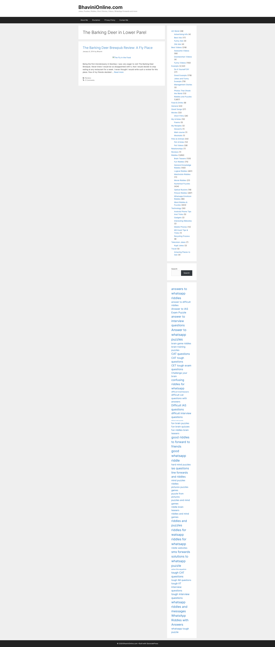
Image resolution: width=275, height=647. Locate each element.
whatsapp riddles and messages (179, 606)
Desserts (178, 129)
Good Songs (176, 109)
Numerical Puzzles (182, 184)
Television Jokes (178, 242)
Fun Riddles (179, 162)
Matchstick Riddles (182, 174)
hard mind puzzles (181, 464)
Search (174, 269)
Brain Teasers (180, 158)
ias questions (180, 468)
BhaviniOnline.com (100, 7)
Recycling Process (182, 236)
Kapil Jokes (179, 245)
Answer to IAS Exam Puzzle (179, 310)
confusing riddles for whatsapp (178, 384)
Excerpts (175, 66)
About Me (84, 20)
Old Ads (177, 44)
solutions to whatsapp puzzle (179, 561)
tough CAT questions (177, 574)
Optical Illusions (181, 190)
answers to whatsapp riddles (179, 293)
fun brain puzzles (180, 423)
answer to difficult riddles (181, 304)
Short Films (179, 116)
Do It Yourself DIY (181, 69)
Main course (179, 132)
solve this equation (178, 569)
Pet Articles (179, 142)
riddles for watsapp (178, 532)
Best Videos (176, 47)
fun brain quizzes (180, 426)
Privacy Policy (110, 20)
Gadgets (178, 217)
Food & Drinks (177, 103)
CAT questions (180, 353)
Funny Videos (180, 63)
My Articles (176, 119)
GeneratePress (152, 643)
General (174, 106)
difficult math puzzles (177, 420)
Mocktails (178, 135)
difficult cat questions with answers (179, 398)
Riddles (174, 155)
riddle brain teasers (177, 509)
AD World (175, 31)
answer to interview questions (178, 321)
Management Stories (183, 85)
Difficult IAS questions (178, 407)
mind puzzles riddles (178, 482)
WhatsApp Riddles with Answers (179, 620)
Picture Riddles (180, 193)
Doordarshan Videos (183, 57)
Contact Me (123, 20)
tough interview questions (180, 596)
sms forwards (180, 552)
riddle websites (179, 548)
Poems (177, 122)
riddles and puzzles (179, 523)
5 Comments (90, 80)
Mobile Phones (180, 227)
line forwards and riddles (179, 474)
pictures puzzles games (179, 489)
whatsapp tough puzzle (180, 630)
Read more (119, 72)
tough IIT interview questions (176, 587)
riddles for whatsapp (178, 541)
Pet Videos (179, 145)
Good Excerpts (180, 75)
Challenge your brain (179, 375)
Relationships (177, 149)
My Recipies (176, 126)
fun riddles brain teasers (180, 432)
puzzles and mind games (180, 502)
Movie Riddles (180, 180)
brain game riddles (181, 343)
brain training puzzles (178, 348)
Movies (174, 113)
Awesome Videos (181, 51)
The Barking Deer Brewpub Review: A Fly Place (118, 48)
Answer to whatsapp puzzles (178, 334)
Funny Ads (178, 41)
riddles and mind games (180, 515)
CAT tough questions (177, 359)
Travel (174, 249)
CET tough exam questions (181, 367)
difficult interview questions (181, 415)
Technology (176, 208)
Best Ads (178, 38)
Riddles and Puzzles (183, 97)
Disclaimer (96, 20)
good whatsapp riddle (178, 455)
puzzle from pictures (177, 495)
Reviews (88, 78)
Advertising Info (181, 34)
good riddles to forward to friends (180, 441)
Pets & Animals (177, 139)
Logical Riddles (180, 171)
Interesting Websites (183, 221)
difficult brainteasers (180, 392)
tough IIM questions (181, 580)
